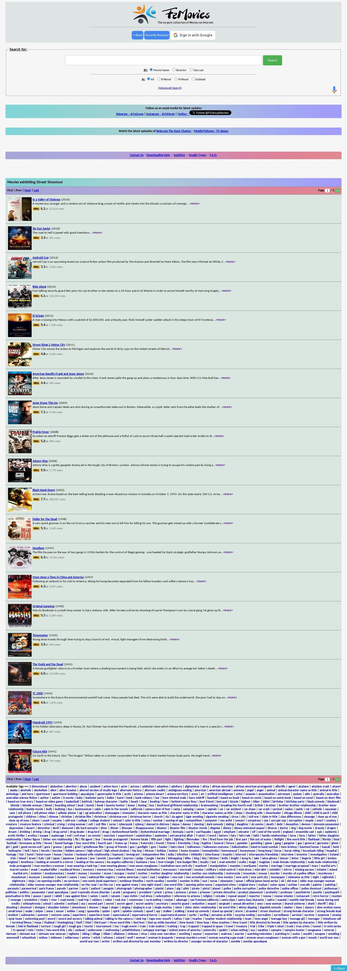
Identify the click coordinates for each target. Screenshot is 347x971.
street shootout (270, 911)
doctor (284, 828)
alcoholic (25, 790)
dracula (319, 828)
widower (56, 937)
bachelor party (94, 798)
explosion (161, 835)
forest (48, 843)
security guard (180, 903)
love (152, 862)
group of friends (116, 847)
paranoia (13, 888)
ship (331, 903)
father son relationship (57, 839)
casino (289, 809)
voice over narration (163, 934)
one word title (173, 884)
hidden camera (75, 850)
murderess (325, 873)
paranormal (28, 888)
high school (94, 850)
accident (95, 786)
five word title (296, 839)
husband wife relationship (93, 854)
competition (194, 820)
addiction (148, 786)
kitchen (214, 858)
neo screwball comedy (200, 877)
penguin (108, 888)
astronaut (284, 794)
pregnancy (129, 892)
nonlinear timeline (131, 881)
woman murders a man (191, 937)
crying (61, 824)
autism (56, 798)
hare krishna (289, 847)
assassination (266, 794)
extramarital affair (181, 835)
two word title (55, 930)
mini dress (245, 869)
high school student (116, 850)
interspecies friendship (263, 854)
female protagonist (115, 839)
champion (128, 813)
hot (21, 854)
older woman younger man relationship (53, 884)
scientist (59, 903)
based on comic (252, 798)
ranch (104, 896)
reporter (254, 896)
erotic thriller (16, 835)
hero (35, 850)
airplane (303, 786)
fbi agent (87, 839)
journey (129, 858)
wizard (120, 937)
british (259, 805)
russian (168, 900)
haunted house (309, 847)
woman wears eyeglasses (262, 937)
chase (239, 813)
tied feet (139, 922)
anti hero (27, 794)
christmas (100, 816)
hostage (11, 854)
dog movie (305, 828)
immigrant (133, 854)
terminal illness (22, 922)
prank (116, 892)
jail (48, 858)
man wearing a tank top (82, 866)
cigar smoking (194, 816)
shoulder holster (58, 907)
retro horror (321, 896)
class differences (290, 816)
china (42, 816)
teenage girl (297, 918)
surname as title (221, 915)
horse (278, 850)
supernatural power (173, 915)
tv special (19, 930)
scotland (73, 903)
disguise (215, 828)
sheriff (321, 903)
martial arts (328, 866)
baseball (212, 798)
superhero (79, 915)
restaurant (303, 896)
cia (167, 816)
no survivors (72, 881)
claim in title (270, 816)
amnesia (238, 790)
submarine (28, 915)
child (308, 813)
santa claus (228, 900)
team (248, 918)
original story (247, 884)
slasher (288, 907)
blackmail (333, 801)
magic (252, 862)
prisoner (205, 892)
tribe (261, 926)
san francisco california (204, 900)
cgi (80, 813)
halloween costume (216, 847)
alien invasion (67, 790)
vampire (276, 930)
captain (212, 809)
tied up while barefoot (162, 922)
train (143, 926)
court (320, 820)
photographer (143, 888)
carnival (277, 809)
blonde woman (32, 805)
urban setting (239, 930)
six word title (227, 907)
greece (57, 847)
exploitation (144, 835)
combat (158, 820)
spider (106, 911)
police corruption (245, 888)
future (230, 843)
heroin (45, 850)
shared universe (294, 903)
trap (183, 926)
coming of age (174, 820)
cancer (200, 809)
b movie (68, 798)
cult (90, 824)
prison (193, 892)
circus (234, 816)
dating (230, 824)
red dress (146, 896)
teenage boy (279, 918)
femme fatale (139, 839)
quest (47, 896)
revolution (30, 900)
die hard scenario (87, 828)
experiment (125, 835)
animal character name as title (297, 790)
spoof (149, 911)
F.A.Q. (213, 155)
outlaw (292, 884)
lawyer (284, 858)
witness (108, 937)
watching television (259, 934)
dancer (186, 824)
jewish (102, 858)
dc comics (257, 824)
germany (323, 843)
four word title (85, 843)
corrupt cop (278, 820)
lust (214, 862)
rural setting (153, 900)
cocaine (57, 820)
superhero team (99, 915)
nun (204, 881)
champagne (112, 813)
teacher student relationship (223, 918)
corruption (295, 820)
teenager (314, 918)
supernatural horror (145, 915)
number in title (189, 881)
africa (205, 786)
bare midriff (196, 798)
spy (158, 911)
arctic (127, 794)
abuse (83, 786)
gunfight (142, 847)
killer (188, 858)
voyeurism (211, 934)
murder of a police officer (299, 873)
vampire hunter (294, 930)
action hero (110, 786)
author (44, 798)
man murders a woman (49, 866)
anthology (12, 794)
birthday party (295, 801)
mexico (198, 869)
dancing (199, 824)
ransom (115, 896)
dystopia (178, 832)
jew (92, 858)
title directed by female (265, 922)
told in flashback (28, 926)
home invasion (190, 850)
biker (256, 801)
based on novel (303, 798)
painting (330, 884)
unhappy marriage (154, 930)
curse (112, 824)
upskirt (223, 930)
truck (290, 926)
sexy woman (274, 903)
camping (188, 809)
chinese (53, 816)
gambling (256, 843)
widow (43, 937)
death (270, 824)
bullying (60, 809)
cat (307, 809)
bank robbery (143, 798)
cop (266, 820)
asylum (297, 794)
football (12, 843)
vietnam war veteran (52, 934)
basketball (72, 801)
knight (235, 858)
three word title (120, 922)
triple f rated (275, 926)
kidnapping (175, 858)
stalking (179, 911)
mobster (36, 873)
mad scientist (227, 862)
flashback (314, 839)
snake (29, 911)
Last (36, 190)
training (172, 926)
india (171, 854)
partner (74, 888)
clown (36, 820)
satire (271, 900)
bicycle (234, 801)
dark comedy (215, 824)
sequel (211, 903)
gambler (242, 843)
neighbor (163, 877)
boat (81, 805)
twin (31, 930)
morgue (119, 873)
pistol (206, 888)
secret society (144, 903)
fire (205, 839)
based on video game (49, 801)
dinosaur (127, 828)
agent (292, 786)
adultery (176, 786)
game (268, 843)
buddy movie (34, 809)
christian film (83, 816)
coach (46, 820)
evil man (79, 835)
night (316, 877)
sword (51, 918)
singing (126, 907)
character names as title (217, 813)
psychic (317, 892)
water (296, 934)
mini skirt (260, 869)
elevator (243, 832)
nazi (152, 877)
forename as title (30, 843)
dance (176, 824)
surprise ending (245, 915)
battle (124, 801)
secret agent (125, 903)
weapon (320, 934)
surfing (204, 915)
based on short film (328, 798)
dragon (331, 828)
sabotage (181, 900)
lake (256, 858)
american (200, 790)
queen (37, 896)
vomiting (184, 934)
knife (225, 858)
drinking (25, 832)
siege (105, 907)
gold (15, 847)
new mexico (225, 877)
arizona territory (177, 794)
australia (318, 794)
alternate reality (154, 790)
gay (300, 843)
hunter (68, 854)
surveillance (281, 915)
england (288, 832)
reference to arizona (187, 896)
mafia (242, 862)
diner (104, 828)
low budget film (187, 862)
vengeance (314, 930)
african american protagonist (254, 786)
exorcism (109, 835)
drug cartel (60, 832)
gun (132, 847)
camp (176, 809)
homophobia (210, 850)
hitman (149, 850)
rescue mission (283, 896)
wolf (130, 937)
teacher (197, 918)
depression (16, 828)
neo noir (177, 877)
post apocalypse (58, 892)
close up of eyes (19, 820)
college (82, 820)
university (209, 930)
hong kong (264, 850)
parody (61, 888)
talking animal (93, 918)
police (227, 888)
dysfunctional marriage (155, 832)
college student (100, 820)
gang (278, 843)
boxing (142, 805)
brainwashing (209, 805)
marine (263, 866)
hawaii (326, 847)
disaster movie (197, 828)
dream (12, 832)
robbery (97, 900)
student (13, 915)
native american (128, 877)
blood (48, 805)
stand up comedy (198, 911)
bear (144, 801)
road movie (67, 900)
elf (253, 832)
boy (151, 805)
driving (37, 832)
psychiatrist (303, 892)
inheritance (212, 854)
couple (309, 820)
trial (252, 926)
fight (168, 839)
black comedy (316, 801)
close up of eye (327, 816)
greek (68, 847)
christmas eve (118, 816)
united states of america (184, 930)
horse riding (292, 850)
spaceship (93, 911)
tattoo (178, 918)
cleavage (309, 816)
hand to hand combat (264, 847)
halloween (194, 847)
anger (260, 790)
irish (13, 858)
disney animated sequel (249, 828)
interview (287, 854)
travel (229, 926)
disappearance (144, 828)
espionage (57, 835)
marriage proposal (297, 866)
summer (43, 915)
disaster (162, 828)
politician (11, 892)
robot (108, 900)
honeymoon (247, 850)
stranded (251, 911)
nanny (73, 877)
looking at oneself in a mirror (54, 862)
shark (311, 903)
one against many (127, 884)
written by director (176, 941)
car (221, 809)
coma (146, 820)
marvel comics (19, 869)
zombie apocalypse (255, 941)
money (82, 873)
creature (11, 824)
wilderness (72, 937)
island (22, 858)
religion (207, 896)
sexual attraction (243, 903)
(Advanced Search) (170, 88)
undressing (112, 930)
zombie (235, 941)
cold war (70, 820)
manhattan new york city (176, 866)
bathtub (87, 801)
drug (47, 832)
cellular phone (67, 813)
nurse (213, 881)
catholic (317, 809)
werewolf (13, 937)
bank (129, 798)
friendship (184, 843)
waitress (226, 934)
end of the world (269, 832)
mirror (288, 869)
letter (295, 858)
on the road (89, 884)
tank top (140, 918)
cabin (97, 809)
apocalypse (87, 794)
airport (336, 786)
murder (275, 873)
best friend (206, 801)
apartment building (65, 794)
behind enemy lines (184, 801)
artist (239, 794)
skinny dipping (248, 907)
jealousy (82, 858)
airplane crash (320, 786)
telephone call (332, 918)
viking (85, 934)
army (194, 794)
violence (132, 934)
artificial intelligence (220, 794)
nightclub (328, 877)
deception (292, 824)
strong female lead (329, 911)
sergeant (224, 903)
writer (106, 941)
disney (227, 828)
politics (24, 892)
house (58, 854)
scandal (282, 900)
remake (220, 896)
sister (178, 907)
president (145, 892)
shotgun (40, 907)
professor (286, 892)
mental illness (125, 869)
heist (336, 847)
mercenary (170, 869)
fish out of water (260, 839)
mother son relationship (207, 873)
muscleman (18, 877)
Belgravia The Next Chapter (173, 131)
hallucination (240, 847)
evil (69, 835)
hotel (30, 854)
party (84, 888)
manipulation (218, 866)
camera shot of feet (157, 809)
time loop (203, 922)
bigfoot (245, 801)
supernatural (121, 915)
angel (250, 790)
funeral (218, 843)
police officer (290, 888)
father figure (32, 839)
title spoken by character (299, 922)
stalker (167, 911)
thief (88, 922)
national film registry (102, 877)
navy (144, 877)
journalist (115, 858)
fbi (76, 839)
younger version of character (209, 941)
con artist (226, 820)
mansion (235, 866)
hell (27, 850)
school (47, 903)
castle (299, 809)
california (136, 809)
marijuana (249, 866)
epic (319, 832)
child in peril (321, 813)
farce (293, 835)
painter (317, 884)
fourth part (105, 843)
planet (216, 888)
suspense (323, 915)
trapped (193, 926)
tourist (88, 926)
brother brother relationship (297, 805)
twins (39, 930)
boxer (131, 805)
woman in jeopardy (160, 937)
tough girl (60, 926)
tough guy (75, 926)
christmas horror (140, 816)
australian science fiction (21, 798)
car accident (233, 809)
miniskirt (275, 869)
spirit (116, 911)
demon (306, 824)
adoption (162, 786)
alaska (13, 790)
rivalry (44, 900)
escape (44, 835)
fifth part (156, 839)
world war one (329, 937)
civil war (254, 816)
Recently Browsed (157, 35)
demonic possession (326, 824)
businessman (83, 809)
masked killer (48, 869)
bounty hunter (115, 805)
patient (96, 888)
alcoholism (40, 790)
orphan (262, 884)
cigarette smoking (217, 816)
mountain (249, 873)
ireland (334, 854)
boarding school (65, 805)
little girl (319, 858)
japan (56, 858)
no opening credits (49, 881)
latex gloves (269, 858)
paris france (46, 888)
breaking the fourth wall (236, 805)
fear (98, 839)
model (71, 873)
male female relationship (289, 862)
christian (66, 816)
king (196, 858)
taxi (187, 918)
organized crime (225, 884)
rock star (120, 900)
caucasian (331, 809)
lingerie (306, 858)
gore (47, 847)
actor (124, 786)
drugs (105, 832)
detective (44, 828)
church (158, 816)
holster (173, 850)
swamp (336, 915)
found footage (64, 843)
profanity (272, 892)
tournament (104, 926)
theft (79, 922)
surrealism (264, 915)
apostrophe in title (109, 794)
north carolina (155, 881)
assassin (250, 794)
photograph (124, 888)
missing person (304, 869)
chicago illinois (293, 813)
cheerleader (273, 813)
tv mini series (332, 926)
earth (189, 832)
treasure (241, 926)
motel (131, 873)
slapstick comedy (270, 907)
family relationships (274, 835)
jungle (150, 858)
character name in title (184, 813)
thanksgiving (65, 922)
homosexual (229, 850)
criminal (49, 824)
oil (282, 881)
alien (53, 790)
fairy (233, 835)
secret (110, 903)
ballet (110, 798)
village (96, 934)
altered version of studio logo (98, 790)
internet (240, 854)
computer (211, 820)
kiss (204, 858)
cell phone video (44, 813)
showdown (79, 907)
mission (321, 869)
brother (271, 805)
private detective (224, 892)
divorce (272, 828)
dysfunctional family (125, 832)
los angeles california (120, 862)
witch (96, 937)
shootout (26, 907)
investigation (318, 854)
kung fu (246, 858)
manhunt (201, 866)
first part (241, 839)
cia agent (177, 816)
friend (171, 843)
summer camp (60, 915)
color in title (132, 820)
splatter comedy (133, 911)
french (160, 843)
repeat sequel (237, 896)
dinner (114, 828)
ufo (70, 930)
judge (140, 858)
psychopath (332, 892)
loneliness (27, 862)
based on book (229, 798)
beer (165, 801)
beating (155, 801)
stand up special (222, 911)
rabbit (58, 896)
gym (153, 847)
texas (37, 922)
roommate (136, 900)
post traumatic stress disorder (90, 892)
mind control (227, 869)
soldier (71, 911)
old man (292, 881)
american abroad (220, 790)
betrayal (221, 801)
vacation (263, 930)
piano (170, 888)
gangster (289, 843)
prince (169, 892)
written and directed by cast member (137, 941)
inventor (302, 854)
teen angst (261, 918)
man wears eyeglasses (143, 866)
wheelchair (29, 937)
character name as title (152, 813)
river (54, 900)
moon (107, 873)
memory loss (105, 869)
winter (86, 937)
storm (239, 911)
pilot (186, 888)
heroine (57, 850)
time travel (240, 922)
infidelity (196, 854)
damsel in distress (157, 824)
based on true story (20, 801)
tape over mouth (160, 918)
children (31, 816)
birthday (277, 801)
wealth (307, 934)
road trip (83, 900)
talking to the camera (119, 918)
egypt (217, 832)
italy (41, 858)
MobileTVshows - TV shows (211, 131)
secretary (162, 903)
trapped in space (212, 926)
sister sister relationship (200, 907)
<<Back (137, 35)
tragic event (129, 926)
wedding (333, 934)
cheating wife (254, 813)
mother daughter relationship (170, 873)
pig (178, 888)
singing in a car (142, 907)
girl (8, 847)
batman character (106, 801)
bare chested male (174, 798)
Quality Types (197, 155)
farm (302, 835)
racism (94, 896)
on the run (106, 884)
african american (222, 786)
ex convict (94, 835)
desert (30, 828)
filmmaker (193, 839)
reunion (336, 896)
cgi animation (93, 813)
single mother (163, 907)
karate (161, 858)
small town (15, 911)
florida (326, 839)
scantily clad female (301, 900)
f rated (200, 835)
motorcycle (233, 873)
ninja (31, 881)
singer (115, 907)
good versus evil (31, 847)
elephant (230, 832)
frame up (121, 843)
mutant (62, 877)
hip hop (137, 850)
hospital (331, 850)
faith (256, 835)
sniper (39, 911)
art (202, 794)
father (312, 835)
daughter (243, 824)
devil (56, 828)
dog (293, 828)
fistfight (279, 839)
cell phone (24, 813)
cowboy (331, 820)
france (134, 843)
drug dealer (77, 832)
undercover (95, 930)
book (100, 805)
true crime (303, 926)
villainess (119, 934)
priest (158, 892)
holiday (161, 850)
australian (333, 794)
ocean (239, 881)
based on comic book (277, 798)
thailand (49, 922)
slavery (309, 907)
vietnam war (27, 934)
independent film (154, 854)
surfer (193, 915)
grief (78, 847)
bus (70, 809)
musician (48, 877)
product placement (250, 892)
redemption (163, 896)
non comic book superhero (99, 881)
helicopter (15, 850)
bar (157, 798)
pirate (196, 888)
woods (312, 937)
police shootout (311, 888)
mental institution (148, 869)
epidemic (331, 832)
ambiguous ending (180, 790)
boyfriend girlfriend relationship (177, 805)
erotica (32, 835)
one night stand (151, 884)
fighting (179, 839)
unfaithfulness (131, 930)
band (120, 798)
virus (144, 934)
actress (134, 786)
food (336, 839)
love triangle (166, 862)
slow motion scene (329, 907)
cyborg (139, 824)
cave (12, 813)
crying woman (76, 824)
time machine (221, 922)
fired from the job (221, 839)
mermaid (185, 869)
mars (315, 866)
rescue (267, 896)
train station (157, 926)
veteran (329, 930)
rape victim (130, 896)
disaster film (178, 828)
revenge (15, 900)
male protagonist (20, 866)
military (211, 869)
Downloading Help (158, 155)
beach (134, 801)
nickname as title (299, 877)
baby (79, 798)
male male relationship (322, 862)
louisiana (141, 862)
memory (88, 869)
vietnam (11, 934)
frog (196, 843)
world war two (89, 941)
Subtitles (179, 155)
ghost (335, 843)
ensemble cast (305, 832)
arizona (138, 794)
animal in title (328, 790)
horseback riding (313, 850)
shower (94, 907)
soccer (60, 911)
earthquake (203, 832)
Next (28, 190)
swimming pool (35, 918)
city (243, 816)
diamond (67, 828)
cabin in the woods (116, 809)
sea (83, 903)
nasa (83, 877)
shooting (11, 907)
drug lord (93, 832)
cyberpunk (125, 824)
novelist (172, 881)
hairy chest (177, 847)
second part (95, 903)
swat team (15, 918)
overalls (305, 884)
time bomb (186, 922)
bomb (90, 805)
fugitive (206, 843)
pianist (159, 888)
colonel (117, 820)
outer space (277, 884)
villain (106, 934)
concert (240, 820)
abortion (71, 786)
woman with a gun (293, 937)
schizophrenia (31, 903)
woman (140, 937)
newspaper (278, 877)
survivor (309, 915)
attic (307, 794)
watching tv (282, 934)
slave (299, 907)
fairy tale (244, 835)
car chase (250, 809)
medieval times (70, 869)
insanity (228, 854)
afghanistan (192, 786)
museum (34, 877)
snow (49, 911)
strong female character (299, 911)
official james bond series (262, 881)
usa (252, 930)
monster (95, 873)
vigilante (73, 934)
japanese (68, 858)
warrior (239, 934)
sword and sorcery (70, 918)
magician (264, 862)
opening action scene (199, 884)
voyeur (197, 934)
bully (49, 809)
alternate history (131, 790)
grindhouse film (94, 847)
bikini (266, 801)
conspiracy (254, 820)
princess (181, 892)
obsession (226, 881)
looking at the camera (90, 862)
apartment (43, 794)
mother (143, 873)
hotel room (43, 854)
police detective (269, 888)
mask (34, 869)
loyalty (204, 862)
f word (211, 835)
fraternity (147, 843)
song (81, 911)
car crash (264, 809)
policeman (331, 888)
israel (32, 858)
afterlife (280, 786)
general (309, 843)
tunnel (317, 926)
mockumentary (54, 873)
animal (271, 790)
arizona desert (155, 794)
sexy (260, 903)
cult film (101, 824)
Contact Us (137, 155)
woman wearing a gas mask (226, 937)
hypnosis (117, 854)
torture (46, 926)
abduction (56, 786)
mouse (262, 873)
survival (296, 915)
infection (182, 854)
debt (280, 824)
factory (223, 835)
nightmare (18, 881)
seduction (198, 903)
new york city (259, 877)
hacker (163, 847)
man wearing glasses (113, 866)
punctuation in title (17, 896)
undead (80, 930)
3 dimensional (38, 786)
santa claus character (251, 900)
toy (116, 926)
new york (242, 877)
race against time (76, 896)
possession (38, 892)
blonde (15, 805)
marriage (277, 866)
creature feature (30, 824)
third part (100, 922)
